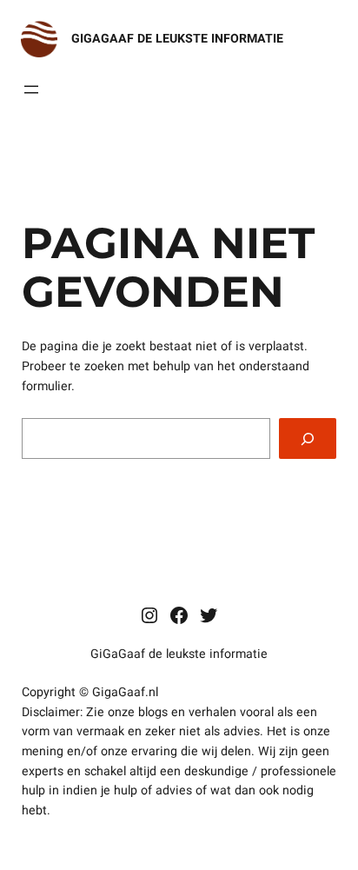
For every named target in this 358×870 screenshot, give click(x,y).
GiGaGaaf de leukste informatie (177, 39)
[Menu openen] (31, 89)
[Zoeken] (307, 438)
